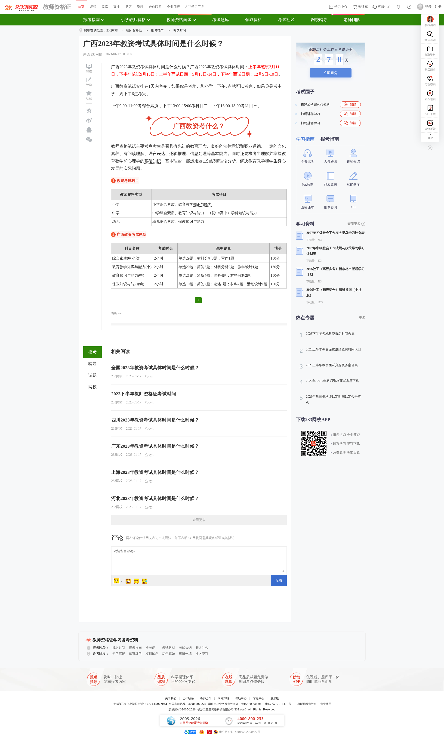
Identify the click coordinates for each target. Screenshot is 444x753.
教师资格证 (57, 7)
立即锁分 (331, 73)
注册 (438, 7)
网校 (92, 386)
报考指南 (91, 19)
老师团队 (352, 19)
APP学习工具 (194, 7)
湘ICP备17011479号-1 (279, 704)
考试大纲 (185, 648)
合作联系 (155, 7)
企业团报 (173, 7)
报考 (92, 352)
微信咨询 (430, 40)
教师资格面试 (178, 19)
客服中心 (384, 7)
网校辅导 (319, 19)
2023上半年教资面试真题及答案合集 (328, 366)
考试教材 (168, 648)
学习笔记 (118, 653)
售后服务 (430, 69)
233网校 (112, 30)
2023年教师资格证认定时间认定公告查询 (330, 399)
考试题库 (220, 19)
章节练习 (135, 653)
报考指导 (157, 30)
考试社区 (286, 19)
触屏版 (275, 698)
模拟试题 (151, 653)
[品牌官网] (190, 732)
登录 (428, 7)
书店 (128, 7)
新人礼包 (201, 648)
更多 (362, 317)
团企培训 (430, 99)
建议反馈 (430, 128)
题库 (105, 7)
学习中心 (340, 7)
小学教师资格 (133, 19)
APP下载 (430, 114)
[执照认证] (201, 732)
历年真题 (168, 653)
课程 (93, 7)
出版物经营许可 (307, 704)
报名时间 (118, 648)
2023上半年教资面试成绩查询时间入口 (330, 350)
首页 (81, 7)
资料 (140, 7)
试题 (92, 375)
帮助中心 (241, 698)
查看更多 (199, 520)
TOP (430, 138)
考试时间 (179, 30)
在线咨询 (430, 25)
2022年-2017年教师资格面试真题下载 (329, 382)
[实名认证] (209, 732)
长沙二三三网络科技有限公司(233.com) (221, 709)
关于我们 (170, 698)
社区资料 (201, 653)
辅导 (92, 363)
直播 (116, 7)
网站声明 (223, 698)
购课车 (362, 7)
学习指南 (305, 139)
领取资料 (253, 19)
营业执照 (326, 704)
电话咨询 (430, 84)
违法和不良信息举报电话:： (140, 704)
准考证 (150, 648)
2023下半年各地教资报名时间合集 (327, 335)
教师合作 (205, 698)
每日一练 (185, 653)
